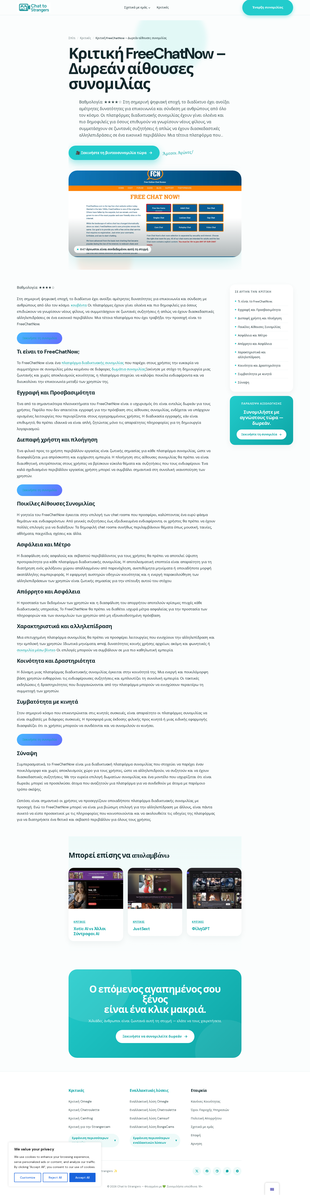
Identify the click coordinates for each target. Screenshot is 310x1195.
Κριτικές (85, 38)
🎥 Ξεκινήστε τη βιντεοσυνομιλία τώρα (111, 152)
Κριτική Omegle (80, 1101)
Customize (27, 1177)
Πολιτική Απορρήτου (206, 1118)
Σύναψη (243, 383)
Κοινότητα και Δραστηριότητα (259, 366)
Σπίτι (72, 38)
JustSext (141, 928)
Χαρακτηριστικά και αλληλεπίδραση (252, 354)
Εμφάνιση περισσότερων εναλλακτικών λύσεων (155, 1140)
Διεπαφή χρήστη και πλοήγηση (260, 318)
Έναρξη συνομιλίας (267, 7)
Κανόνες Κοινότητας (205, 1101)
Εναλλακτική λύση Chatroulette (153, 1110)
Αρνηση (196, 1144)
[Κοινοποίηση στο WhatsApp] (227, 1171)
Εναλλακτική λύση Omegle (149, 1101)
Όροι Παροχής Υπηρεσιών (210, 1110)
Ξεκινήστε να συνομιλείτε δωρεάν (152, 1036)
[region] (54, 1164)
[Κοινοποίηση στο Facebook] (207, 1171)
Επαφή (196, 1135)
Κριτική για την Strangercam (89, 1127)
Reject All (55, 1177)
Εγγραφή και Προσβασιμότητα (259, 310)
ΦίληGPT (201, 928)
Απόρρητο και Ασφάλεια (255, 344)
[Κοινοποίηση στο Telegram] (237, 1171)
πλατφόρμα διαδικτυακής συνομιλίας (93, 362)
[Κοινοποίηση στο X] (197, 1171)
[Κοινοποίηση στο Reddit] (217, 1171)
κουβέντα (79, 305)
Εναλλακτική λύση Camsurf (149, 1118)
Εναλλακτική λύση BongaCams (152, 1127)
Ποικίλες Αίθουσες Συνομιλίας (259, 327)
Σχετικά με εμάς (202, 1127)
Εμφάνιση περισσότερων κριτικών (94, 1140)
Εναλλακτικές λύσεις (149, 1090)
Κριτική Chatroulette (84, 1110)
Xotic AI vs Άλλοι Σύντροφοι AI (90, 931)
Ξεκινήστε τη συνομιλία (39, 338)
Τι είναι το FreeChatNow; (255, 301)
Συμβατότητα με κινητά (255, 374)
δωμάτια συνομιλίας (129, 369)
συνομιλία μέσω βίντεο (36, 650)
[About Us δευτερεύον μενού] (149, 7)
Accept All (82, 1177)
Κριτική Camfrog (81, 1118)
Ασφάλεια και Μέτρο (252, 335)
